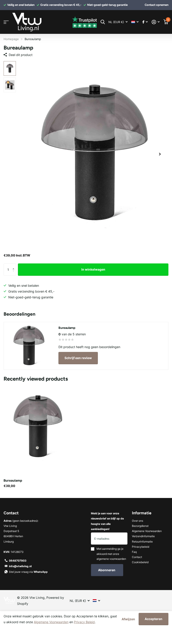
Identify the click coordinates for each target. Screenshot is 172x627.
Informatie (141, 513)
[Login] (155, 22)
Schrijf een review (78, 358)
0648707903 (17, 560)
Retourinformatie (142, 541)
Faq (134, 552)
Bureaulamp (13, 480)
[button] (160, 154)
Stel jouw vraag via (28, 571)
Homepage (11, 39)
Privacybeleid (140, 546)
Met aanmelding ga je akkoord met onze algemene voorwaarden (111, 553)
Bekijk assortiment (6, 22)
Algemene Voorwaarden (147, 531)
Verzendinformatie (143, 536)
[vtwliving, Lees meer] (145, 22)
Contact (137, 557)
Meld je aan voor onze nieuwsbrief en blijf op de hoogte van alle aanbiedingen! (107, 521)
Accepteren (153, 619)
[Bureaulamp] (38, 427)
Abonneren (107, 570)
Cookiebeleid (140, 562)
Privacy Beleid (84, 622)
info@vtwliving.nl (20, 566)
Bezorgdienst (140, 526)
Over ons (137, 520)
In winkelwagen (93, 269)
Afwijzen (128, 619)
